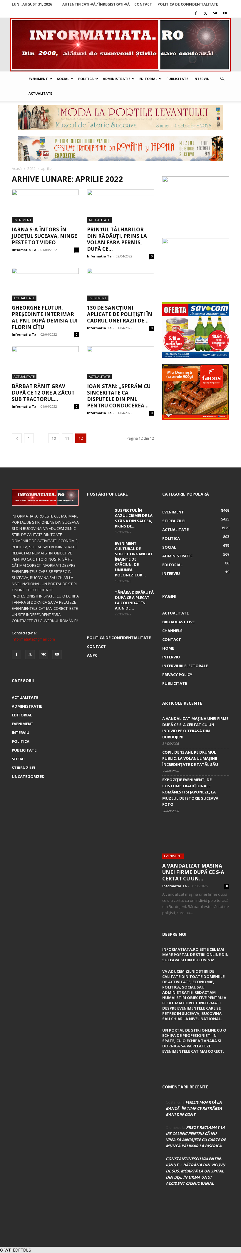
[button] (222, 79)
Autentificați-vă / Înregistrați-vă (96, 4)
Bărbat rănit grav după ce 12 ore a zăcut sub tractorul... (43, 392)
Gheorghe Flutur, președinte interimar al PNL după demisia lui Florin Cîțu (45, 317)
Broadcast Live (178, 621)
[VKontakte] (215, 13)
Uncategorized (28, 776)
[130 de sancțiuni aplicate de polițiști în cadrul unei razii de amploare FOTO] (120, 284)
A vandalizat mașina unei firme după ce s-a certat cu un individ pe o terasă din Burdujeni (195, 728)
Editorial (148, 78)
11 (67, 438)
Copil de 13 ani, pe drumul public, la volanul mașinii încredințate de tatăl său (190, 758)
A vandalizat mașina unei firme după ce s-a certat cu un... (193, 872)
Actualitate (40, 93)
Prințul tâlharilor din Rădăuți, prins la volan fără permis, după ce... (117, 239)
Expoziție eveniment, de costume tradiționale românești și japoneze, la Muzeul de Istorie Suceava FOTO (190, 792)
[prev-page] (17, 438)
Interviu (201, 78)
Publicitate (177, 78)
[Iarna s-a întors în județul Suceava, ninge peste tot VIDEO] (45, 206)
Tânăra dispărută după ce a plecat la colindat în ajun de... (134, 600)
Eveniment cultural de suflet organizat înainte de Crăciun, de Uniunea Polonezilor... (134, 559)
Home (168, 648)
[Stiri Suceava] (120, 44)
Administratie (116, 78)
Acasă (17, 168)
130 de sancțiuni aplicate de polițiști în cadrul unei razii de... (119, 314)
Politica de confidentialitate (188, 4)
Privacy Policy (177, 674)
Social (63, 78)
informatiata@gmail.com (33, 639)
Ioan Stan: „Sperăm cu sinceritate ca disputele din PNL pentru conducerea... (118, 396)
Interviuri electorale (185, 665)
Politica (86, 78)
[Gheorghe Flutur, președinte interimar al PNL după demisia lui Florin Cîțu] (45, 284)
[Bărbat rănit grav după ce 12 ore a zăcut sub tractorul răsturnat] (45, 362)
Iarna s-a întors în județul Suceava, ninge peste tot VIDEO (44, 236)
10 (54, 438)
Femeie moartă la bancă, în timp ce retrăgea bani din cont (194, 1108)
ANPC (92, 655)
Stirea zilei (23, 767)
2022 (31, 168)
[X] (205, 13)
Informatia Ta (24, 249)
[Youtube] (224, 13)
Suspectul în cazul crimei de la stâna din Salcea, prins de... (134, 518)
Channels (172, 630)
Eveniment (38, 78)
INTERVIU (20, 732)
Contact (143, 4)
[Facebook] (195, 13)
